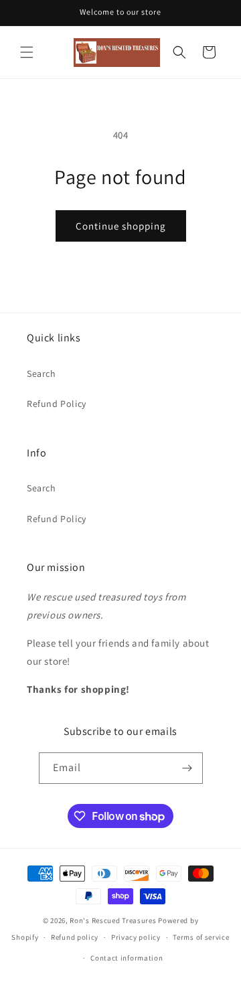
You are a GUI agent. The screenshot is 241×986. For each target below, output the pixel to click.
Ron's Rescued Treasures (113, 920)
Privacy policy (136, 937)
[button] (27, 52)
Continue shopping (121, 226)
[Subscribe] (187, 768)
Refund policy (74, 937)
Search (41, 373)
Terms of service (201, 937)
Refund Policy (56, 404)
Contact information (126, 958)
